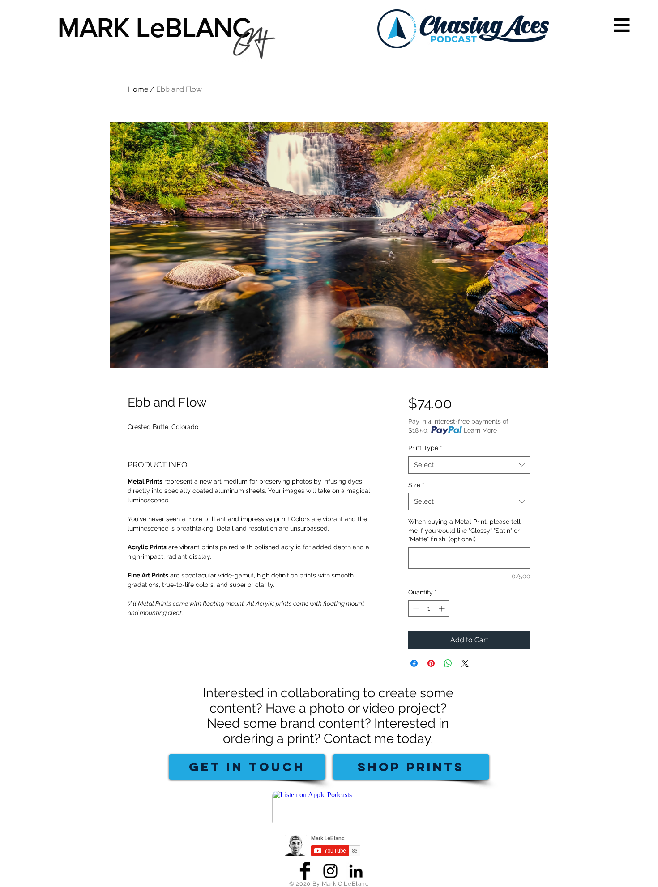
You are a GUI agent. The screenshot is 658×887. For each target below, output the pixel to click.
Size (416, 484)
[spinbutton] (429, 608)
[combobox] (469, 465)
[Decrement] (415, 608)
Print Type (425, 447)
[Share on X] (465, 663)
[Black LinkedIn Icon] (355, 871)
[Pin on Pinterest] (431, 663)
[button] (622, 25)
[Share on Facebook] (414, 663)
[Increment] (442, 608)
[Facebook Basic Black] (304, 871)
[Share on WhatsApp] (448, 663)
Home (138, 89)
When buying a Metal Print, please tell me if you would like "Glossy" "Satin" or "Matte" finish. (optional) (464, 530)
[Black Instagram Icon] (330, 871)
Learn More (480, 430)
